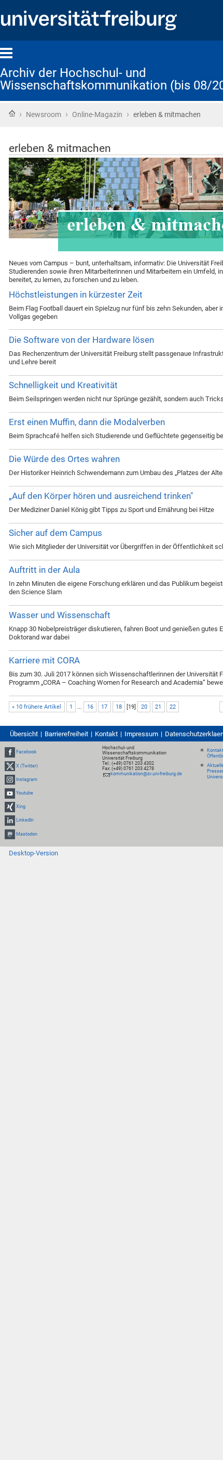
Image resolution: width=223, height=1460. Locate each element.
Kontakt (106, 734)
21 (158, 706)
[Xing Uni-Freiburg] (10, 806)
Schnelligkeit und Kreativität (63, 385)
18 (119, 706)
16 (90, 706)
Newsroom (43, 114)
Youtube (24, 793)
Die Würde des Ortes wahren (64, 459)
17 (104, 706)
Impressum (141, 734)
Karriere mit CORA (44, 660)
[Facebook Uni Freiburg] (10, 751)
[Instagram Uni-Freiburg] (10, 779)
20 (144, 706)
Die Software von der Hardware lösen (81, 340)
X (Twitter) (27, 766)
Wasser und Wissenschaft (59, 615)
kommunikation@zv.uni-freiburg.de (146, 773)
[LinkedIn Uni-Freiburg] (10, 820)
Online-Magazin (97, 114)
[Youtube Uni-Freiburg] (10, 793)
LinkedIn (25, 820)
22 (173, 706)
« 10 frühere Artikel (36, 706)
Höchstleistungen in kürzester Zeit (76, 294)
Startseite (12, 113)
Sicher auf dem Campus (55, 533)
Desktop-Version (33, 853)
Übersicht (24, 734)
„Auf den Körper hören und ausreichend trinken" (101, 496)
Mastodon (26, 834)
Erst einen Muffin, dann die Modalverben (87, 422)
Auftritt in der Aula (44, 570)
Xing (20, 806)
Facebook (26, 751)
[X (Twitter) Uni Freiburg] (10, 766)
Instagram (26, 779)
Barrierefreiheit (66, 734)
